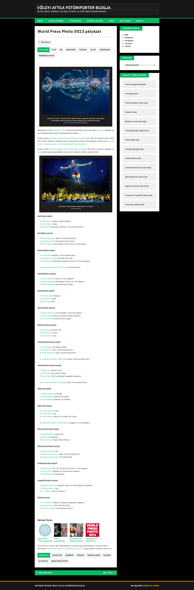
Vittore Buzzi (47, 336)
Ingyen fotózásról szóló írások (137, 186)
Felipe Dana (62, 359)
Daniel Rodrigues (48, 394)
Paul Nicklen (46, 502)
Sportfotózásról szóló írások (136, 177)
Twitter (128, 46)
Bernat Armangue (48, 238)
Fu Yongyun (46, 491)
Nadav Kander (47, 468)
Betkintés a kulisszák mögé (135, 121)
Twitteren (60, 548)
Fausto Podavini (48, 411)
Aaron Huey (46, 376)
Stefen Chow (47, 471)
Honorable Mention (49, 423)
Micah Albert (46, 347)
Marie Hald (46, 437)
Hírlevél (139, 21)
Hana (47, 227)
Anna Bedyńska (47, 474)
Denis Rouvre (47, 333)
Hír (61, 50)
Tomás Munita (47, 416)
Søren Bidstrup (47, 396)
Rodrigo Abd (46, 255)
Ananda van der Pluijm (50, 457)
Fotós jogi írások (131, 93)
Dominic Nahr (47, 261)
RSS (126, 35)
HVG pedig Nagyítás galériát (76, 149)
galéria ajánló (93, 555)
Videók (111, 21)
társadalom (104, 50)
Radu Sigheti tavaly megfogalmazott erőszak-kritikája (69, 138)
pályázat (83, 50)
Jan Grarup (46, 330)
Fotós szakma (75, 21)
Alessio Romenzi (48, 278)
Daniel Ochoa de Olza (50, 454)
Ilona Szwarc (47, 440)
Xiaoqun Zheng (47, 505)
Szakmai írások (131, 112)
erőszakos (100, 130)
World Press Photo (59, 130)
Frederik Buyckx (63, 423)
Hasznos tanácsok (95, 21)
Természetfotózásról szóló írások (138, 167)
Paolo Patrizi (47, 414)
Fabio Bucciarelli (48, 241)
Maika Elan (46, 370)
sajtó (93, 50)
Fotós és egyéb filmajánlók (135, 84)
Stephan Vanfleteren (49, 485)
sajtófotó (43, 561)
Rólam (40, 21)
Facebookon (51, 548)
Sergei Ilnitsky (47, 316)
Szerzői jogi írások (132, 140)
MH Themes (154, 585)
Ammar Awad (62, 267)
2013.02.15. (46, 42)
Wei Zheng (46, 301)
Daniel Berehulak (48, 284)
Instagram (129, 40)
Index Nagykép (57, 149)
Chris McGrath (47, 318)
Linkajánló (71, 50)
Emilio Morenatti (48, 353)
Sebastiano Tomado (49, 258)
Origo (39, 152)
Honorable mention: (49, 267)
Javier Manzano (48, 244)
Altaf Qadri (61, 382)
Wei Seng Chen (47, 296)
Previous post (45, 572)
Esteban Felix (47, 350)
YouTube (128, 43)
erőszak (80, 555)
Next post (108, 572)
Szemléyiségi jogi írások (134, 149)
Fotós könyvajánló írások (134, 204)
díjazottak (57, 555)
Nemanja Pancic (48, 434)
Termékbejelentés (46, 56)
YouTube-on (79, 548)
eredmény (69, 555)
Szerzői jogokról (56, 21)
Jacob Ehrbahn (47, 399)
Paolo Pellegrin (48, 281)
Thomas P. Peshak (48, 508)
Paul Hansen (46, 221)
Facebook (129, 37)
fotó (54, 50)
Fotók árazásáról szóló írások (136, 103)
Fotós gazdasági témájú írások (137, 130)
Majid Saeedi (46, 373)
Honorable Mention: (50, 359)
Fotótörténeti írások (133, 158)
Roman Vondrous (48, 313)
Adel (43, 227)
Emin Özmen (47, 224)
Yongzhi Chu (46, 298)
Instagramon (69, 548)
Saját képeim (125, 21)
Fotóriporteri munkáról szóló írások (138, 195)
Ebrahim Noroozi (48, 451)
